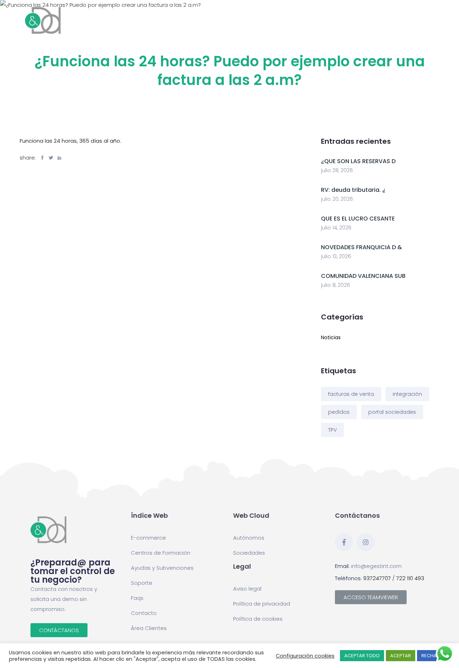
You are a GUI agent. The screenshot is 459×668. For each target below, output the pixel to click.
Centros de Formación (288, 20)
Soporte (141, 583)
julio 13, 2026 (336, 256)
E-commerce (244, 20)
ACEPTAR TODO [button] (362, 655)
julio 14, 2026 (336, 227)
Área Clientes (149, 628)
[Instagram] (365, 542)
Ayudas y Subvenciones (336, 20)
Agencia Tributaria (200, 20)
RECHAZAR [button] (433, 655)
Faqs (137, 598)
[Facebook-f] (344, 542)
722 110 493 (410, 578)
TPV (332, 430)
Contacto (410, 16)
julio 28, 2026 (337, 170)
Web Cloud (165, 20)
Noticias (331, 337)
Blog (375, 16)
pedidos (339, 412)
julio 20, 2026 (337, 199)
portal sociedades (392, 412)
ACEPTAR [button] (400, 655)
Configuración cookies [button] (305, 656)
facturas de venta (351, 394)
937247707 (377, 578)
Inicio (135, 16)
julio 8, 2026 (335, 285)
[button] (58, 630)
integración (407, 394)
